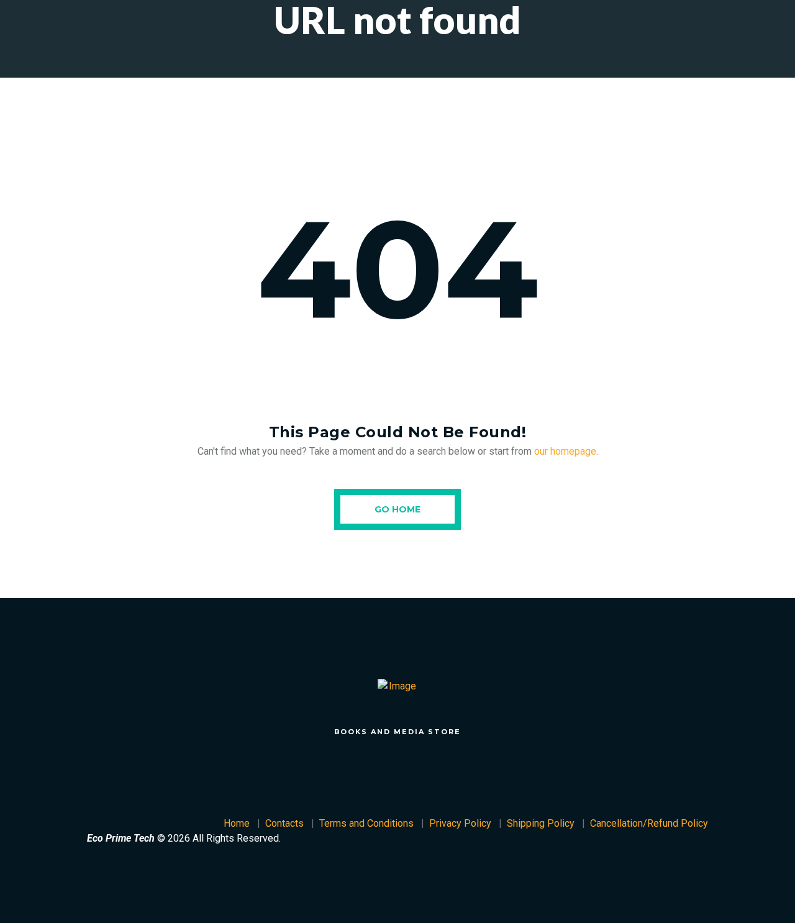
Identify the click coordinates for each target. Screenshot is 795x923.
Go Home (397, 509)
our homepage (565, 451)
